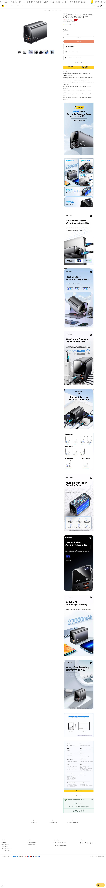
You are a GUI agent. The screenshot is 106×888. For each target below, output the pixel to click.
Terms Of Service (5, 844)
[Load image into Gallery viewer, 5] (41, 52)
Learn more (78, 795)
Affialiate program (31, 844)
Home (45, 10)
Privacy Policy (4, 846)
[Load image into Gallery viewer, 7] (52, 52)
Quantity (65, 29)
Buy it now (79, 41)
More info (91, 799)
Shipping (64, 21)
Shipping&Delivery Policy (7, 848)
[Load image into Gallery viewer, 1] (19, 52)
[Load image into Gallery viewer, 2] (25, 52)
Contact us (4, 842)
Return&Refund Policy (6, 850)
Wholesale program (32, 842)
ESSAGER (65, 13)
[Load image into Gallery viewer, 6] (46, 52)
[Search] (103, 5)
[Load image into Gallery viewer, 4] (35, 52)
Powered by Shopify (93, 856)
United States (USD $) (6, 856)
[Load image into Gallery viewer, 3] (30, 52)
